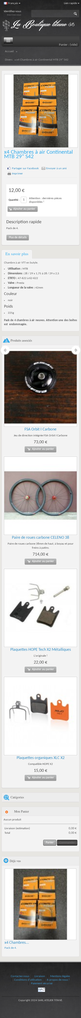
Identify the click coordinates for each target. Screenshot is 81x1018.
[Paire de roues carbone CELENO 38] (40, 495)
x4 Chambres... (16, 943)
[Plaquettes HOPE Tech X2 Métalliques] (40, 608)
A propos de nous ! (58, 979)
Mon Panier (21, 811)
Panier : (68, 45)
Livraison (39, 976)
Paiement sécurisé (41, 983)
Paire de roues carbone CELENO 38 (40, 538)
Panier (50, 842)
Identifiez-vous (12, 11)
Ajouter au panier (43, 449)
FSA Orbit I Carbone (40, 429)
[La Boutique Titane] (41, 25)
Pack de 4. (10, 947)
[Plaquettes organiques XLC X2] (40, 716)
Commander (67, 842)
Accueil (9, 51)
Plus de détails (18, 237)
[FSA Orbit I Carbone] (40, 387)
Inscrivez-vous (14, 15)
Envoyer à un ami (56, 168)
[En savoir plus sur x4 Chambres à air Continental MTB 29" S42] (40, 904)
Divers (8, 60)
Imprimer (17, 173)
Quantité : (14, 200)
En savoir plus (16, 253)
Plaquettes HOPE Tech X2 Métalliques (40, 650)
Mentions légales (60, 976)
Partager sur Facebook (25, 168)
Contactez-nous (20, 976)
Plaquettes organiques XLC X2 (41, 758)
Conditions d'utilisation (28, 979)
